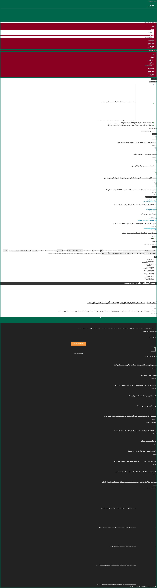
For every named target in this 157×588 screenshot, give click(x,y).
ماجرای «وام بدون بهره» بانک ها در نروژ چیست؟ (142, 396)
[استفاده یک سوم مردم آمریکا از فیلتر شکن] (154, 163)
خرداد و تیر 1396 (150, 279)
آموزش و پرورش (151, 45)
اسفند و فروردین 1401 (150, 264)
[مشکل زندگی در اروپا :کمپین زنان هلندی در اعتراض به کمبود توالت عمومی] (152, 219)
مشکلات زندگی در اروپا (150, 253)
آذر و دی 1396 (151, 275)
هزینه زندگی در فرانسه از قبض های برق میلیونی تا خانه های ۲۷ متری (136, 472)
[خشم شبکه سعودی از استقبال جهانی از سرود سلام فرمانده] (150, 228)
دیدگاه (155, 308)
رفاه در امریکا (85, 250)
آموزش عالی (151, 35)
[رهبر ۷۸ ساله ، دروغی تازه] (151, 209)
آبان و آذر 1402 (151, 259)
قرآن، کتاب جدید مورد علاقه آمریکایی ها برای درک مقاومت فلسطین (137, 142)
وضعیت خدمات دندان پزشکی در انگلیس (145, 154)
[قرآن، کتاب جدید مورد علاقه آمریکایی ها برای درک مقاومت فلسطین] (154, 139)
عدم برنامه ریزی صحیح (25, 251)
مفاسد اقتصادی (151, 43)
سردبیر (155, 147)
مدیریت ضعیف (16, 251)
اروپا (156, 220)
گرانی (153, 38)
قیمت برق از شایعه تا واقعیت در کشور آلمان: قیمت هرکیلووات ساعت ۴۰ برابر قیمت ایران (130, 416)
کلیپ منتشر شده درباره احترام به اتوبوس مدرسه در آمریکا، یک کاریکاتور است (122, 302)
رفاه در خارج (71, 250)
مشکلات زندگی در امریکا (124, 253)
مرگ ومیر (10, 250)
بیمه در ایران (129, 250)
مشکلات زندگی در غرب (96, 253)
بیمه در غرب (125, 250)
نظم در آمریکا (67, 253)
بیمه (140, 250)
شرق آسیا (152, 29)
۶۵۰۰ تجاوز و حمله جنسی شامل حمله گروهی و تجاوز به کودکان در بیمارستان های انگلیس (130, 178)
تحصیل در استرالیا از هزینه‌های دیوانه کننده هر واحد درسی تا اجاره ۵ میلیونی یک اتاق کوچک (129, 482)
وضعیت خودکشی (55, 253)
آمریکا (153, 26)
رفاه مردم (60, 250)
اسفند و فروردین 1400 (150, 270)
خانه (153, 25)
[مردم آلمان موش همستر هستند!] (154, 403)
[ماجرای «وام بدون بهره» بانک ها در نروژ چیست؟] (154, 392)
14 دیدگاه (155, 444)
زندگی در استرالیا (47, 250)
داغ (101, 250)
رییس (56, 250)
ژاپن (151, 31)
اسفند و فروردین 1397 (149, 273)
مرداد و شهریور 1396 (150, 278)
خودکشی (114, 250)
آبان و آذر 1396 (151, 276)
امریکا (145, 250)
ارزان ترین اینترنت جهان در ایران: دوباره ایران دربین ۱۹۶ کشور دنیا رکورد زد (135, 461)
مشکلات (5, 250)
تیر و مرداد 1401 (151, 266)
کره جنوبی (150, 32)
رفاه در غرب (65, 250)
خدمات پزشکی (151, 40)
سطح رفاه (152, 46)
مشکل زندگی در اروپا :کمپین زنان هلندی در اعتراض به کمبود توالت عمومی (135, 223)
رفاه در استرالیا (89, 250)
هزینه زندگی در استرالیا (61, 253)
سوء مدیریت (35, 251)
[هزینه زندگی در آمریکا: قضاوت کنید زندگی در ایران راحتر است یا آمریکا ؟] (152, 200)
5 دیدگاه (155, 464)
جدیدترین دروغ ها (153, 211)
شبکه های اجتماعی (150, 7)
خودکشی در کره (105, 250)
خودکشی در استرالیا (109, 250)
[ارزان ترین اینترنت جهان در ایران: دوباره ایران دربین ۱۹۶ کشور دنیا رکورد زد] (154, 458)
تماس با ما (152, 5)
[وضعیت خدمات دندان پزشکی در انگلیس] (154, 151)
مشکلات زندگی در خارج (109, 253)
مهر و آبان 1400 (151, 272)
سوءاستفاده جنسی (41, 250)
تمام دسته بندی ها (153, 131)
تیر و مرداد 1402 (151, 261)
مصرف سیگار (71, 253)
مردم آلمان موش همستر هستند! (147, 406)
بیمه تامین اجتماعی (135, 250)
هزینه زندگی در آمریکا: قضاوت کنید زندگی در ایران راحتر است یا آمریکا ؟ (135, 205)
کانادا (49, 253)
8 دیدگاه (155, 454)
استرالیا (152, 28)
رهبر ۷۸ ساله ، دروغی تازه (149, 214)
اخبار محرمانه (151, 251)
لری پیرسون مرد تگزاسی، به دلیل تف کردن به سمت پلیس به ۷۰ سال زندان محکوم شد (131, 190)
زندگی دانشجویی (148, 37)
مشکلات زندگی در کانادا (77, 253)
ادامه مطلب (154, 316)
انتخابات (142, 250)
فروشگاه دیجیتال (150, 48)
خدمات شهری (151, 42)
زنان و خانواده (145, 220)
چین (151, 34)
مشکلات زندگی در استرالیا (137, 253)
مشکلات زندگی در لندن (85, 253)
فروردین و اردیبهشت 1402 (149, 262)
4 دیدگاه (155, 485)
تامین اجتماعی (120, 250)
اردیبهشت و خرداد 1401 (149, 269)
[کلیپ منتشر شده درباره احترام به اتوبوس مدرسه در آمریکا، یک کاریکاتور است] (147, 298)
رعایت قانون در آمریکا (97, 250)
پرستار (51, 253)
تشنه (116, 250)
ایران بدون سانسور (149, 201)
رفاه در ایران (79, 250)
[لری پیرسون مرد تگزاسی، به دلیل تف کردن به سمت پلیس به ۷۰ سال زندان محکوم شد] (154, 186)
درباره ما (152, 4)
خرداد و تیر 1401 (151, 267)
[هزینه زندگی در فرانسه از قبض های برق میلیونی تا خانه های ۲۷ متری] (154, 468)
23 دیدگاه (155, 434)
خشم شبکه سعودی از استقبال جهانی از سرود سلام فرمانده (139, 233)
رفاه (93, 251)
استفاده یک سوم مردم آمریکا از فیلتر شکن (144, 166)
